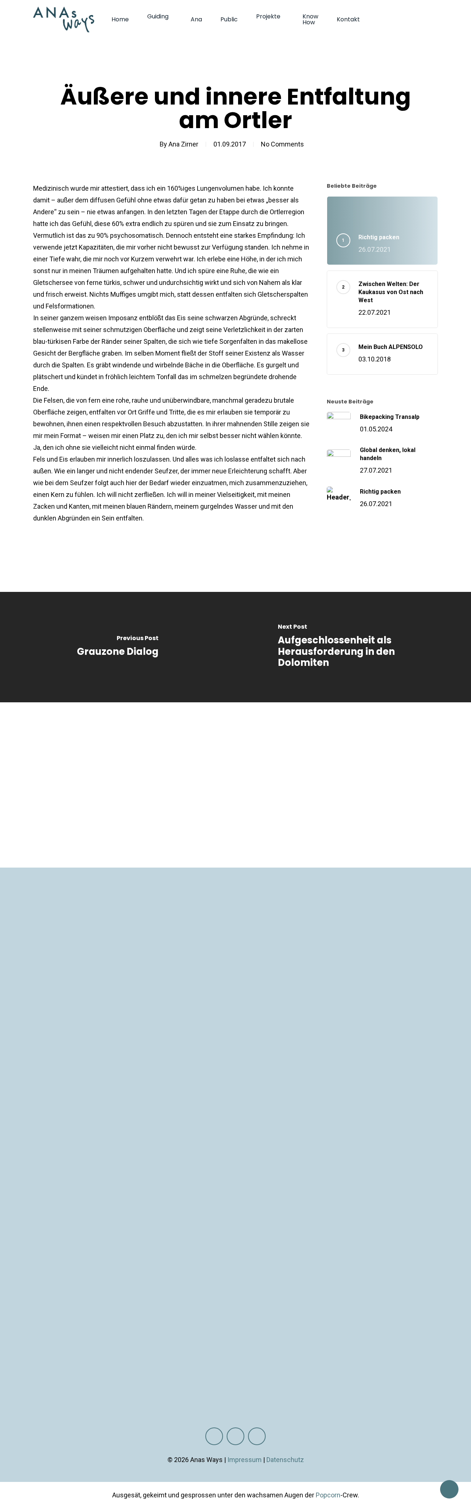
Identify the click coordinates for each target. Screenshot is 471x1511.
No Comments (282, 144)
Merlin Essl (235, 1346)
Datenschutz (285, 1460)
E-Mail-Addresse (362, 990)
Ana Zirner (183, 144)
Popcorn (328, 1495)
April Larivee (271, 1346)
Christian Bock (195, 1346)
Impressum (244, 1460)
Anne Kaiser (308, 1346)
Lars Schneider (395, 1346)
